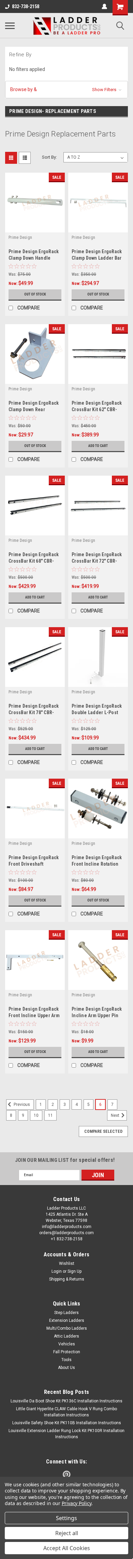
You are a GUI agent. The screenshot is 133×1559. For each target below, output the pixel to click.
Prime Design (20, 237)
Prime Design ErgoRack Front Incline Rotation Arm (97, 864)
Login (56, 1271)
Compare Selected (103, 1131)
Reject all (66, 1533)
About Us (66, 1367)
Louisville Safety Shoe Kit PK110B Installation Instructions (66, 1422)
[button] (66, 89)
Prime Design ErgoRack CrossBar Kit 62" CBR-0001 (97, 409)
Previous (21, 1104)
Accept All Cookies (66, 1548)
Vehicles (66, 1344)
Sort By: (49, 157)
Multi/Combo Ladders (66, 1328)
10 (36, 1115)
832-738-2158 (25, 6)
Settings (66, 1518)
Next (115, 1115)
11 (50, 1115)
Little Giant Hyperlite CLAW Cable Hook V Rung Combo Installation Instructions (66, 1411)
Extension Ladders (66, 1320)
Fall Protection (66, 1351)
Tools (66, 1359)
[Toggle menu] (10, 25)
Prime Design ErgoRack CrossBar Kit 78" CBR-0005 (34, 712)
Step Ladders (66, 1312)
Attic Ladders (66, 1336)
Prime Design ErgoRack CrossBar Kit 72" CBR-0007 (97, 561)
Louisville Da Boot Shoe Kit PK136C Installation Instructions (66, 1401)
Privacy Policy (76, 1503)
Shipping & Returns (66, 1279)
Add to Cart (98, 446)
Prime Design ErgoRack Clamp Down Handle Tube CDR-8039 (34, 258)
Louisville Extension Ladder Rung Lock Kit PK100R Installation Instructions (66, 1433)
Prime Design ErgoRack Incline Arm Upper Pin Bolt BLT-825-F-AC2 (97, 1015)
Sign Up (75, 1271)
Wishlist (66, 1263)
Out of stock (35, 294)
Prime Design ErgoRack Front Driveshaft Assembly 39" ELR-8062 (34, 864)
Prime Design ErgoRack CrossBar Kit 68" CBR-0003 (34, 561)
